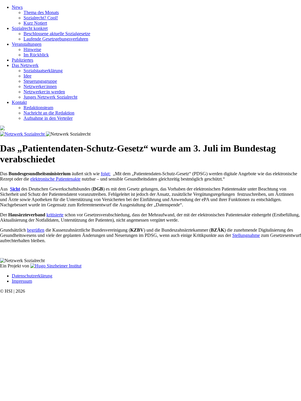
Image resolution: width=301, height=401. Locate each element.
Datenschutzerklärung (32, 275)
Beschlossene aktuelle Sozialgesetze (57, 33)
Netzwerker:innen (40, 86)
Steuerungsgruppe (40, 81)
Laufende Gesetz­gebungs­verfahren (56, 38)
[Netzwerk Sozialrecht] (23, 134)
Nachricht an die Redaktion (49, 112)
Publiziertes (22, 60)
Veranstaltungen (26, 44)
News (17, 7)
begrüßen (35, 230)
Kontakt (19, 102)
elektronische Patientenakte (55, 178)
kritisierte (54, 214)
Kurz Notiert (35, 23)
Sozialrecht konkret (30, 28)
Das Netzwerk (25, 65)
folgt (105, 173)
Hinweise (32, 49)
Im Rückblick (36, 54)
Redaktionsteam (38, 107)
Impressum (22, 281)
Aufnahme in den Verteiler (48, 118)
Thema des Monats (41, 12)
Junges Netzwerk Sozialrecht (50, 97)
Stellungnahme (246, 235)
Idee (27, 75)
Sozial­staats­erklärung (43, 70)
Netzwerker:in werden (44, 91)
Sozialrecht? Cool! (41, 17)
